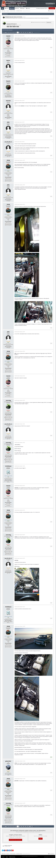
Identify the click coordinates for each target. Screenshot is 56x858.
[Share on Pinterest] (13, 850)
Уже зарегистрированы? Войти (41, 8)
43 (19, 32)
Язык (3, 856)
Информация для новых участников (13, 17)
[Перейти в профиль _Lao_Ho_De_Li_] (8, 147)
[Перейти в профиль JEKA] (8, 128)
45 (23, 32)
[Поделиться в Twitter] (2, 850)
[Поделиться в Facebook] (4, 850)
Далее (30, 32)
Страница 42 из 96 (37, 32)
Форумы (12, 8)
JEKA (8, 122)
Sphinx (8, 60)
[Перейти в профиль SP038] (4, 17)
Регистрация (52, 8)
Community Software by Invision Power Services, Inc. (30, 856)
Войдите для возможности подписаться (38, 22)
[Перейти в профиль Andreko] (8, 106)
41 (15, 32)
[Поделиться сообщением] (52, 35)
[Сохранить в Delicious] (9, 850)
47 (27, 32)
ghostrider (8, 761)
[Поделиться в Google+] (6, 850)
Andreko (8, 100)
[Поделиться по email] (11, 850)
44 (21, 32)
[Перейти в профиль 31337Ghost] (8, 472)
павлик (8, 36)
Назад (6, 32)
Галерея (22, 8)
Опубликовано (19, 35)
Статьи (17, 8)
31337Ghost (8, 466)
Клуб (7, 8)
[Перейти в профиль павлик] (8, 42)
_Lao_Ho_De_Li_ (8, 142)
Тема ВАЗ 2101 (47, 856)
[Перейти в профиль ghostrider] (8, 767)
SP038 (8, 160)
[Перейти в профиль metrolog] (4, 23)
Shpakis (8, 81)
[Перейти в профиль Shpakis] (8, 87)
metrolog (13, 25)
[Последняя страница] (32, 32)
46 (25, 32)
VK (8, 220)
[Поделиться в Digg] (8, 850)
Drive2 (8, 50)
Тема (7, 856)
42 (17, 32)
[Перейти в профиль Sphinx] (8, 66)
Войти (40, 838)
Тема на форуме (8, 54)
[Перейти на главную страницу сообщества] (2, 8)
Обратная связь (12, 856)
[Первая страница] (3, 32)
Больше (28, 8)
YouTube (8, 51)
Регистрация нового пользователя (15, 839)
